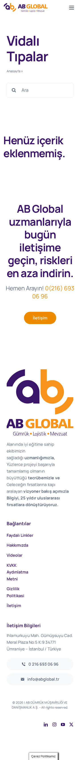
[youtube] (63, 724)
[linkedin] (46, 724)
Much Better (63, 712)
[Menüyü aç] (71, 8)
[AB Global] (35, 7)
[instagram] (54, 724)
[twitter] (71, 724)
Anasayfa (13, 71)
